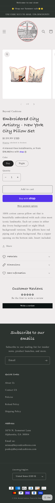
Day (8, 163)
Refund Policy (12, 404)
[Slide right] (34, 104)
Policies (9, 397)
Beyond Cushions (23, 498)
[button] (4, 31)
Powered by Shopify (36, 498)
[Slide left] (21, 104)
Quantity (6, 170)
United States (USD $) (26, 476)
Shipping (6, 142)
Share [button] (9, 246)
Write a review (27, 306)
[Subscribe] (46, 360)
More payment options (27, 206)
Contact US (11, 390)
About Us (10, 383)
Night (22, 163)
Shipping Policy (13, 411)
